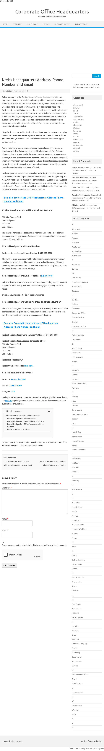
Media (75, 134)
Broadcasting (77, 286)
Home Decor (77, 436)
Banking (76, 122)
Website (75, 710)
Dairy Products (78, 335)
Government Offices (80, 414)
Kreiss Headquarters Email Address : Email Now (25, 421)
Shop (74, 635)
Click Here (28, 366)
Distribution (76, 339)
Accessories (76, 229)
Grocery (75, 419)
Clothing (75, 300)
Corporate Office (79, 313)
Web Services (78, 119)
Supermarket (77, 657)
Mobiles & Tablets (79, 529)
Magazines (76, 503)
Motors (75, 533)
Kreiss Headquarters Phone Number (21, 418)
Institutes (75, 463)
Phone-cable (32, 24)
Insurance (77, 131)
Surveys (75, 666)
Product (75, 591)
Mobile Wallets (78, 525)
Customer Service (62, 24)
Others (74, 569)
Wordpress (99, 749)
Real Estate (76, 604)
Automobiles (77, 251)
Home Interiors (24, 442)
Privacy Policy (81, 24)
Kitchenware (77, 489)
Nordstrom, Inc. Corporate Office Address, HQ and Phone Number (86, 170)
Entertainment (77, 357)
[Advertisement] (52, 48)
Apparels (75, 242)
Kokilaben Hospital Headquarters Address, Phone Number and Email (84, 180)
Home (5, 24)
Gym (74, 423)
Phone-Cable (78, 105)
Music (74, 538)
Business (75, 291)
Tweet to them (15, 385)
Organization (77, 564)
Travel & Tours (78, 683)
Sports (74, 648)
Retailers (17, 24)
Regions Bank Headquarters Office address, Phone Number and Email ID (86, 198)
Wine (74, 714)
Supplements (77, 661)
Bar (73, 273)
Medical (76, 128)
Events (74, 361)
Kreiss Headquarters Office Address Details (22, 416)
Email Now (46, 275)
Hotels (46, 24)
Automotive (78, 116)
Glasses (75, 406)
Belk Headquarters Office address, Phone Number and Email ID (86, 208)
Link (13, 391)
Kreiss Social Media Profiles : (18, 429)
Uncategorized (78, 692)
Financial (75, 370)
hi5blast (9, 91)
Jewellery (75, 481)
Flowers (75, 379)
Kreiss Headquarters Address (31, 445)
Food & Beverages (79, 383)
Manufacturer (77, 507)
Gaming (75, 397)
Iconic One (74, 749)
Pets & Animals (78, 577)
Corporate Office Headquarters (52, 11)
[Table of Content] (49, 411)
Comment (7, 488)
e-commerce (77, 348)
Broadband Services (80, 282)
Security (75, 626)
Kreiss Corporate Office (57, 442)
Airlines (76, 151)
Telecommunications (80, 675)
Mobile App (76, 520)
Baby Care (76, 264)
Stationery (76, 653)
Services (75, 630)
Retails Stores (36, 442)
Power (76, 137)
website (8, 400)
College (75, 304)
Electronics (77, 125)
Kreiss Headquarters (10, 445)
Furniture (14, 442)
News (74, 547)
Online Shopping (78, 560)
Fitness (75, 375)
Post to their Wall (18, 379)
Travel (75, 114)
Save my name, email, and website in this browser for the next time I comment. (34, 545)
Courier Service (78, 317)
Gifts (74, 401)
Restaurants (78, 145)
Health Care (76, 432)
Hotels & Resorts (78, 450)
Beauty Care (77, 278)
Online (74, 555)
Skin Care (75, 639)
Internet (76, 142)
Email (5, 530)
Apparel (76, 148)
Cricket (74, 322)
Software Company (79, 644)
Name (5, 519)
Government (78, 139)
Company (75, 308)
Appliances (76, 247)
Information (76, 459)
